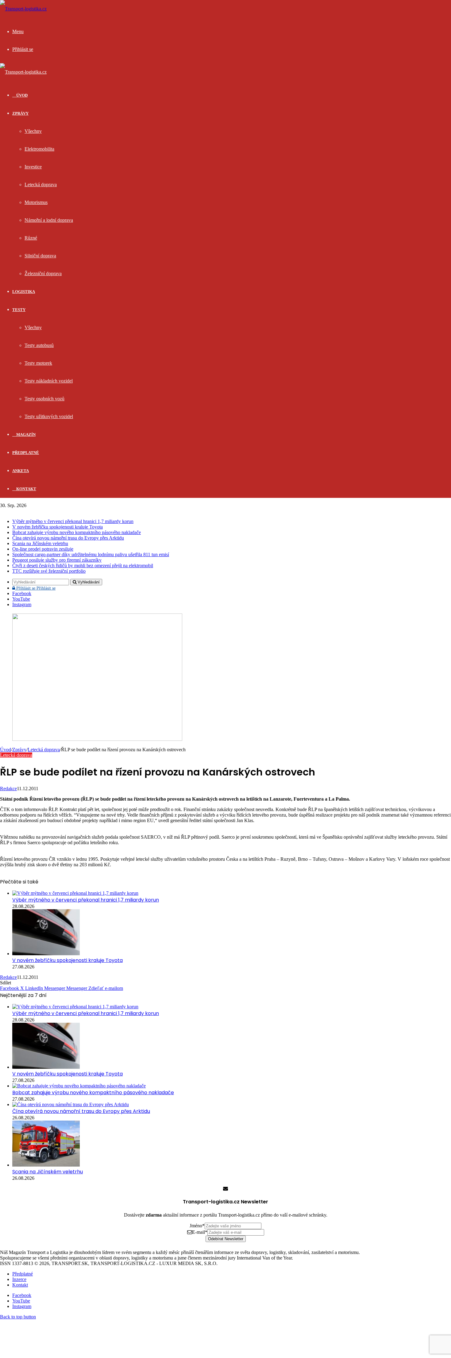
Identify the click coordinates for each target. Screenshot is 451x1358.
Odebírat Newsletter (225, 1239)
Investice (33, 166)
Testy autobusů (39, 345)
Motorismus (36, 202)
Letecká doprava (41, 184)
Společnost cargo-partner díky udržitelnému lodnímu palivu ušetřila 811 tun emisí (90, 554)
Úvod (5, 749)
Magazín (25, 434)
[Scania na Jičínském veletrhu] (46, 1165)
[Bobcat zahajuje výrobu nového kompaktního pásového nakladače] (79, 1085)
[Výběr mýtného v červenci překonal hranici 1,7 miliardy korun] (75, 893)
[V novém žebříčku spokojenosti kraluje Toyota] (46, 953)
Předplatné (25, 452)
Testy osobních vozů (44, 398)
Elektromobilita (39, 149)
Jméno (197, 1225)
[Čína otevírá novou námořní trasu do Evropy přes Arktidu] (70, 1104)
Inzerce (19, 1279)
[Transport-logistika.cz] (23, 8)
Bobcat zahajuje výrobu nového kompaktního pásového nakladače (76, 532)
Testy (18, 309)
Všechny (33, 131)
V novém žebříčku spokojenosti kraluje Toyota (57, 526)
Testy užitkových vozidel (49, 416)
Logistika (23, 291)
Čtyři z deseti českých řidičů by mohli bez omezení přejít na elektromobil (82, 565)
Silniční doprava (40, 255)
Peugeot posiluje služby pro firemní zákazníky (57, 560)
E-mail (199, 1232)
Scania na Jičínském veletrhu (40, 543)
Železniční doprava (43, 273)
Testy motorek (38, 363)
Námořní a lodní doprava (49, 220)
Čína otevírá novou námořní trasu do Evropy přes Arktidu (68, 538)
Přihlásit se (35, 588)
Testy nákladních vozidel (49, 380)
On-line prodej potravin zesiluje (42, 549)
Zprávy (20, 113)
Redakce (8, 788)
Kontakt (25, 489)
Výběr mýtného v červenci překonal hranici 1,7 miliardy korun (72, 521)
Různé (31, 237)
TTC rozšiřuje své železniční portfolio (49, 571)
